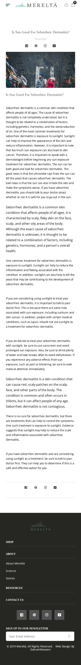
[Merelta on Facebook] (26, 46)
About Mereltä (15, 563)
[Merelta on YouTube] (54, 46)
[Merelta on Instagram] (45, 46)
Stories (10, 578)
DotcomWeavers (40, 649)
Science (11, 571)
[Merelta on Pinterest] (36, 46)
